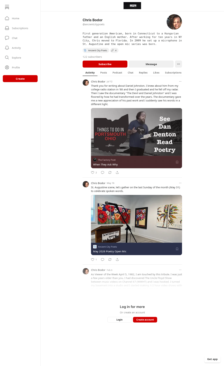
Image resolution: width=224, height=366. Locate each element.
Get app (212, 359)
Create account (145, 319)
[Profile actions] (178, 64)
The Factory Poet (107, 159)
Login (119, 319)
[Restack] (110, 172)
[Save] (177, 162)
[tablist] (136, 72)
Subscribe (105, 64)
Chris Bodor (98, 81)
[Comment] (103, 172)
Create (20, 78)
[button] (20, 18)
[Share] (117, 172)
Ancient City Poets (107, 246)
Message (151, 64)
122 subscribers (92, 56)
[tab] (90, 72)
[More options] (180, 81)
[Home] (7, 7)
